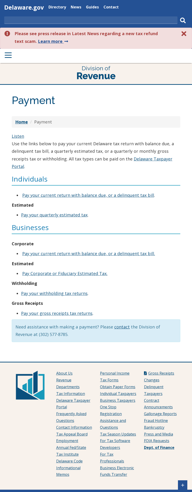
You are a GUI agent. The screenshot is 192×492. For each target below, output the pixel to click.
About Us (64, 373)
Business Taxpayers (117, 400)
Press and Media (158, 434)
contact (122, 327)
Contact (111, 7)
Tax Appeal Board (72, 434)
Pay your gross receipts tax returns (56, 313)
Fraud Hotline (156, 420)
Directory (57, 7)
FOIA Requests (156, 440)
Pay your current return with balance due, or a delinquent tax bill (88, 195)
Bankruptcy (154, 427)
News (76, 7)
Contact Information (74, 427)
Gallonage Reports (160, 413)
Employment (67, 440)
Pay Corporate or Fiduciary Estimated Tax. (64, 273)
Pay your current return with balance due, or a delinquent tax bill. (88, 253)
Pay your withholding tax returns (54, 293)
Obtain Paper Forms (117, 386)
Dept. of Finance (159, 447)
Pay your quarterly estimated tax (54, 215)
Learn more (53, 41)
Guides (92, 7)
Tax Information (70, 393)
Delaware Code (69, 461)
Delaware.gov (24, 7)
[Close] (184, 33)
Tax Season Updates (118, 434)
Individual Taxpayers (118, 393)
